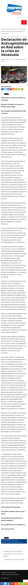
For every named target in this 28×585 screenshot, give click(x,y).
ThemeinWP (16, 574)
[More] (22, 89)
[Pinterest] (11, 89)
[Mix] (16, 89)
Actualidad (10, 540)
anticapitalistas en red (8, 542)
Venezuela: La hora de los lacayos (14, 559)
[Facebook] (2, 89)
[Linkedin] (8, 89)
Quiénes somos (5, 578)
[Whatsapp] (19, 89)
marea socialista (18, 542)
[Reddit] (13, 89)
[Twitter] (5, 89)
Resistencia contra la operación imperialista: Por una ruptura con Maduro (13, 554)
